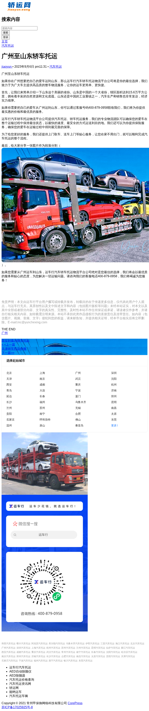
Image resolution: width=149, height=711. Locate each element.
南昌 (114, 407)
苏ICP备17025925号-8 (17, 707)
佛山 (78, 419)
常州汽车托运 (68, 652)
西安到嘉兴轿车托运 (15, 340)
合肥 (78, 413)
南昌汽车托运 (83, 656)
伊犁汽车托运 (93, 643)
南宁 (42, 413)
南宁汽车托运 (83, 652)
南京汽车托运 (9, 656)
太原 (114, 413)
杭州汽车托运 (53, 647)
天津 (9, 378)
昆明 (114, 402)
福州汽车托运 (41, 660)
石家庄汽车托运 (10, 660)
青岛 (9, 390)
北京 (9, 372)
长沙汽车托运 (53, 656)
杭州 (114, 384)
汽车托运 (8, 45)
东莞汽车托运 (86, 660)
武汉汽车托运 (53, 652)
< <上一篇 (8, 344)
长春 (42, 396)
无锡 (78, 407)
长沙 (9, 402)
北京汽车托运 (137, 643)
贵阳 (9, 413)
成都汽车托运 (23, 652)
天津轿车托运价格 (14, 348)
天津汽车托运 (128, 656)
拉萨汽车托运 (113, 647)
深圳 (114, 372)
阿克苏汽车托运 (39, 643)
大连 (42, 390)
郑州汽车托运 (23, 656)
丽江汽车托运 (128, 647)
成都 (42, 384)
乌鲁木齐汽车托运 (75, 643)
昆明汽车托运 (98, 647)
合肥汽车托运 (68, 656)
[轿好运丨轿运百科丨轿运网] (19, 10)
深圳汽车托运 (23, 647)
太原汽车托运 (98, 656)
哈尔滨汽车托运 (129, 652)
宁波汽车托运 (26, 660)
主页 (5, 41)
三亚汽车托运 (107, 643)
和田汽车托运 (9, 643)
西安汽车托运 (9, 652)
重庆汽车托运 (38, 652)
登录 (5, 37)
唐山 (42, 425)
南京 (42, 378)
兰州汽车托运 (83, 647)
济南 (114, 390)
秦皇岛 (79, 425)
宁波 (78, 390)
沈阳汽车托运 (113, 652)
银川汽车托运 (71, 660)
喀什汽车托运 (23, 643)
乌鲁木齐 (80, 402)
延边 (9, 396)
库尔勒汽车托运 (57, 643)
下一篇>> (8, 352)
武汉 (78, 378)
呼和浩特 (45, 419)
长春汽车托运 (98, 652)
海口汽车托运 (122, 643)
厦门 (78, 396)
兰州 (9, 407)
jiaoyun (7, 66)
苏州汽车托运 (68, 647)
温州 (9, 425)
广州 (5, 333)
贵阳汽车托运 (113, 656)
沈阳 (114, 378)
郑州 (114, 396)
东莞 (114, 419)
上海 (42, 372)
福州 (42, 402)
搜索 (5, 32)
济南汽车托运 (38, 656)
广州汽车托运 (9, 647)
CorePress (75, 703)
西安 (9, 384)
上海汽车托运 (38, 647)
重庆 (78, 384)
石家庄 (10, 419)
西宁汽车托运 (56, 660)
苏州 (42, 407)
